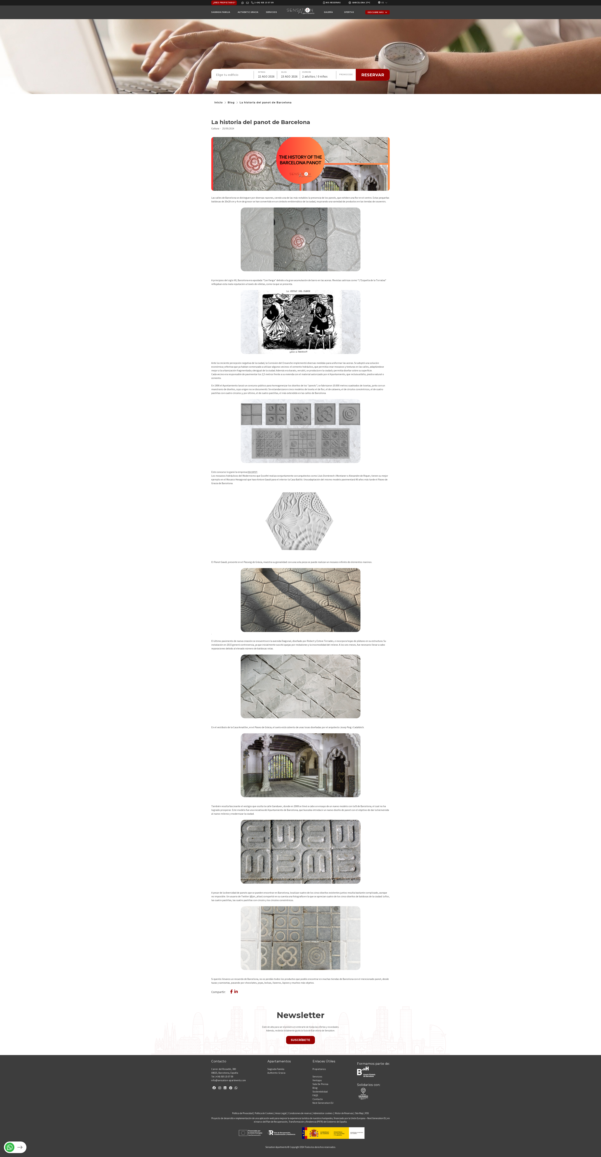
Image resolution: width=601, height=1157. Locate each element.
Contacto (318, 1099)
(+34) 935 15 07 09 (263, 2)
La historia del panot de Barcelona (266, 102)
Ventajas (317, 1080)
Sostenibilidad (320, 1092)
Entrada (261, 72)
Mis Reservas (333, 2)
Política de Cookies (264, 1113)
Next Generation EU (323, 1103)
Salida (284, 72)
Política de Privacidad (242, 1113)
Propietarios (319, 1069)
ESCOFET (252, 472)
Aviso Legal (280, 1113)
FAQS (315, 1095)
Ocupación (306, 72)
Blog (231, 102)
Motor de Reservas (344, 1113)
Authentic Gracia (276, 1073)
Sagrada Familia (275, 1069)
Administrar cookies (323, 1113)
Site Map (359, 1113)
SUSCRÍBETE (300, 1040)
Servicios (317, 1077)
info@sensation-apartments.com (228, 1080)
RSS (367, 1113)
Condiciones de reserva (299, 1113)
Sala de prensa (320, 1084)
